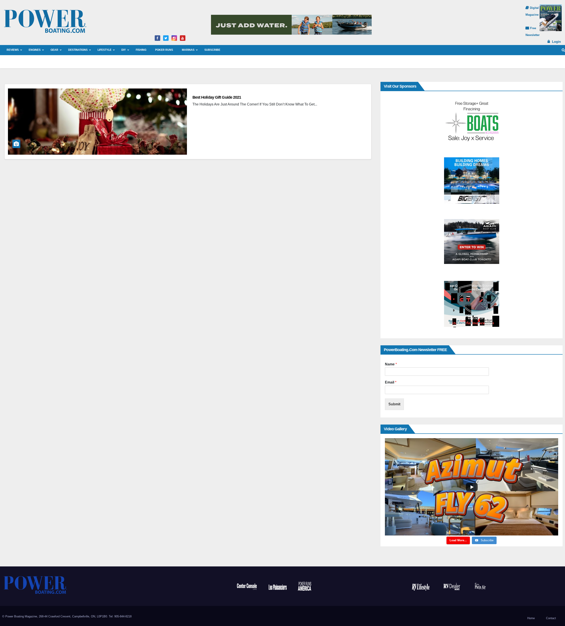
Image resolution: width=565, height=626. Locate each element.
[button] (563, 50)
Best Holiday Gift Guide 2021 (216, 97)
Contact (551, 618)
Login (556, 41)
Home (531, 618)
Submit (394, 404)
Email (390, 382)
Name (391, 364)
